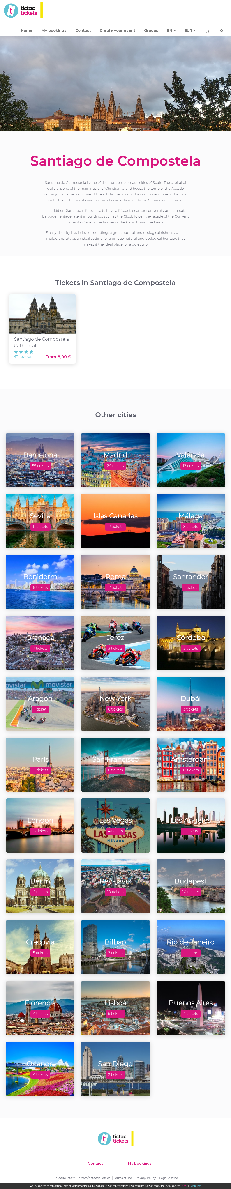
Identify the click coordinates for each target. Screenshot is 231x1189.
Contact (83, 30)
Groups (151, 30)
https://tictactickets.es (94, 1178)
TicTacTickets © (64, 1178)
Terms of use (123, 1178)
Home (26, 30)
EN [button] (170, 30)
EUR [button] (189, 30)
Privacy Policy (146, 1178)
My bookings (54, 30)
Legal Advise (168, 1178)
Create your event (117, 30)
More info (195, 1185)
